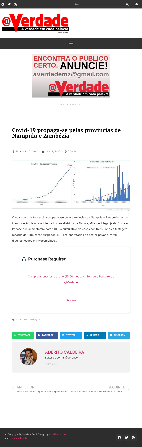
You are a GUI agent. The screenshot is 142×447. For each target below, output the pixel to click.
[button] (71, 43)
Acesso (71, 300)
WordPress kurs (57, 434)
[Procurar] (127, 4)
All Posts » (51, 364)
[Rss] (15, 4)
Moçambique (32, 319)
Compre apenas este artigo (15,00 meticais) (57, 276)
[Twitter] (9, 4)
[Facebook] (3, 4)
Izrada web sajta (18, 438)
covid (19, 319)
